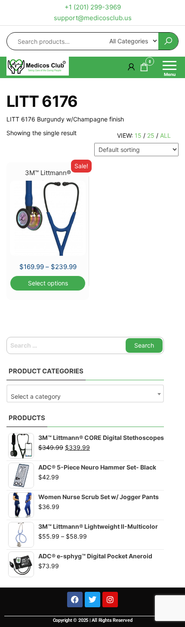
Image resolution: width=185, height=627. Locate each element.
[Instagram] (110, 599)
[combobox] (85, 394)
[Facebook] (75, 599)
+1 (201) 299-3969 (93, 7)
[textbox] (85, 396)
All (165, 135)
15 (138, 135)
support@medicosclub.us (93, 18)
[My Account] (131, 66)
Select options (48, 283)
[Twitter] (92, 599)
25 (150, 135)
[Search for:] (85, 345)
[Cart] (144, 68)
